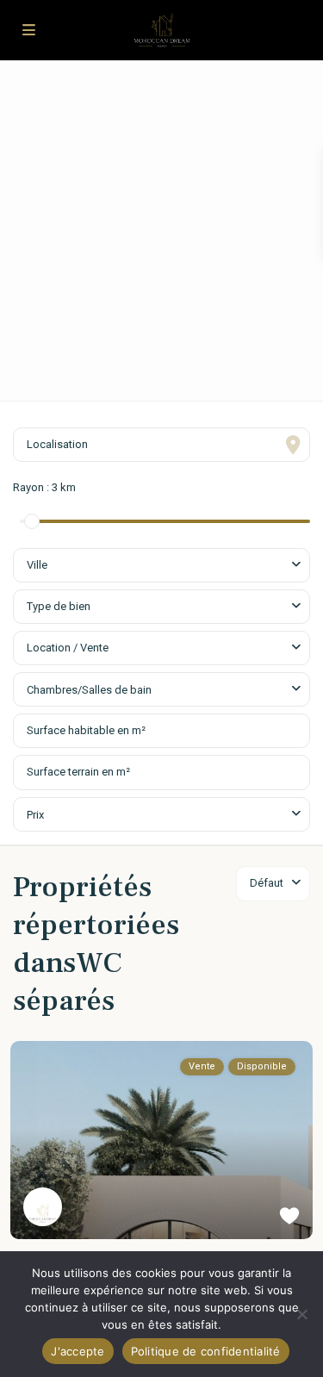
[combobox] (161, 565)
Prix (35, 814)
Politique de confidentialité (206, 1351)
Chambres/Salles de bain (89, 689)
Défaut (266, 882)
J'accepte (77, 1351)
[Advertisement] (161, 230)
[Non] (301, 1314)
